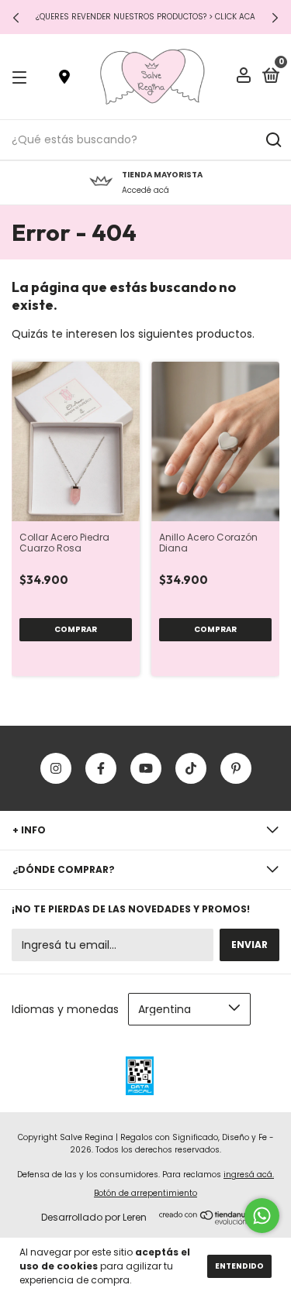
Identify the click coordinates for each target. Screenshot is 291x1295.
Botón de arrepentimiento (145, 1193)
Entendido (239, 1266)
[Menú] (22, 77)
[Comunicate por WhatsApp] (261, 1215)
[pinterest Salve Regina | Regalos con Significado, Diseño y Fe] (235, 768)
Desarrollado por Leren (94, 1217)
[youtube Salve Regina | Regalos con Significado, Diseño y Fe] (145, 768)
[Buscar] (273, 140)
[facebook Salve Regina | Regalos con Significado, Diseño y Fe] (100, 768)
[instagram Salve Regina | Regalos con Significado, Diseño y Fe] (55, 768)
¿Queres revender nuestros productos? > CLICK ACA (145, 16)
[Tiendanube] (207, 1220)
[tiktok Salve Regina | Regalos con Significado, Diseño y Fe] (190, 768)
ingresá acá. (248, 1174)
